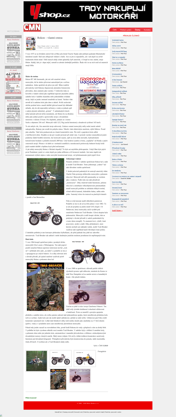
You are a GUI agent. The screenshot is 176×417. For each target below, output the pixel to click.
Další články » (117, 211)
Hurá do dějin (117, 182)
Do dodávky (116, 171)
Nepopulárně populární (120, 199)
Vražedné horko (118, 40)
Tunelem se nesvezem (120, 193)
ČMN (114, 30)
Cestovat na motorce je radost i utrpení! (126, 176)
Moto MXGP (116, 69)
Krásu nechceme (118, 108)
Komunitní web (78, 412)
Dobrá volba (116, 154)
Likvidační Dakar (118, 114)
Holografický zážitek (119, 91)
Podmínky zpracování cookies (113, 412)
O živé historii (117, 80)
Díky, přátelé (116, 97)
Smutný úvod (117, 188)
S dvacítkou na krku (119, 131)
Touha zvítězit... (117, 86)
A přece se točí (117, 205)
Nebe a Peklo (117, 159)
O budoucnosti (117, 142)
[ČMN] (32, 27)
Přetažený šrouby (118, 148)
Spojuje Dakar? (117, 120)
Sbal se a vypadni (118, 57)
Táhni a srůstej (117, 165)
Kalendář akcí (58, 412)
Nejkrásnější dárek (119, 137)
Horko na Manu (117, 63)
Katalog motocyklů (68, 412)
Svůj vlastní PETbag (119, 51)
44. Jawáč (13, 70)
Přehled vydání (125, 30)
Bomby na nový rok (119, 125)
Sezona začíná (117, 103)
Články (137, 30)
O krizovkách (117, 74)
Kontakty (147, 30)
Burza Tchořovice (13, 40)
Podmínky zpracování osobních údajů (94, 412)
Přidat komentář (31, 398)
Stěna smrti (116, 46)
